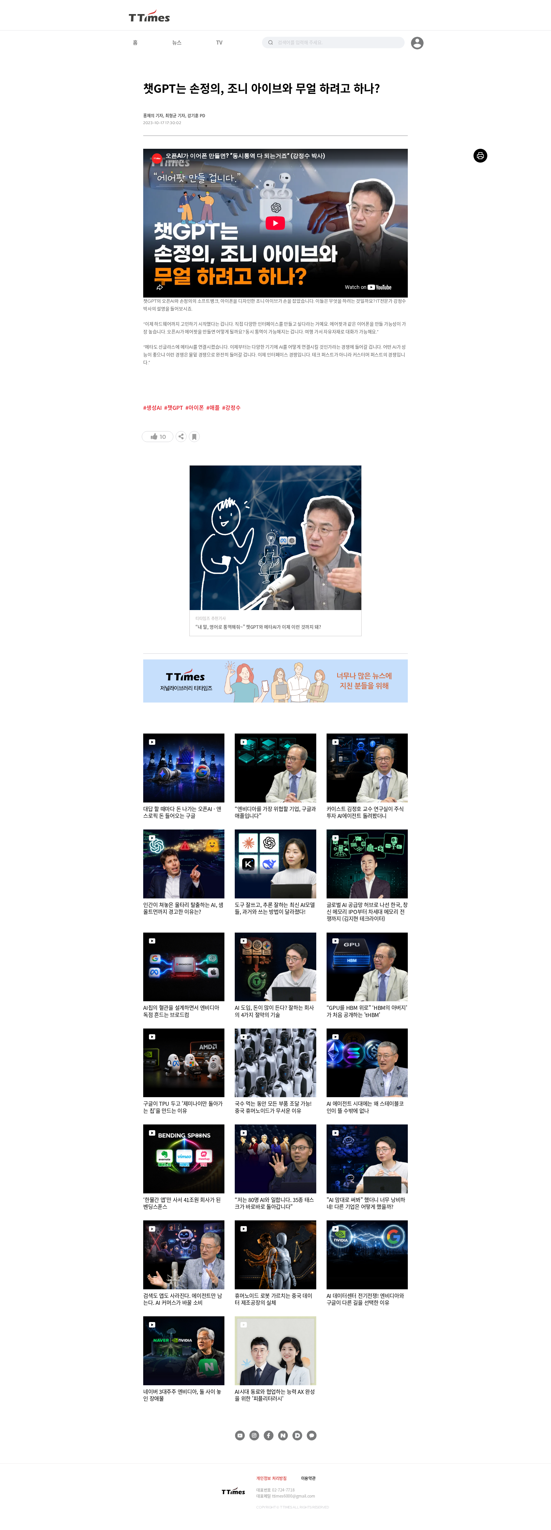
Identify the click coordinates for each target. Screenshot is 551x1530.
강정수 (233, 407)
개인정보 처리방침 (271, 1478)
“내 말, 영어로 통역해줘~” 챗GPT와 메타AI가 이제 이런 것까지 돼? (258, 626)
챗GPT (175, 407)
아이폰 (196, 407)
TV (219, 42)
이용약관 (308, 1478)
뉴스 (177, 42)
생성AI (154, 407)
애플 (214, 407)
